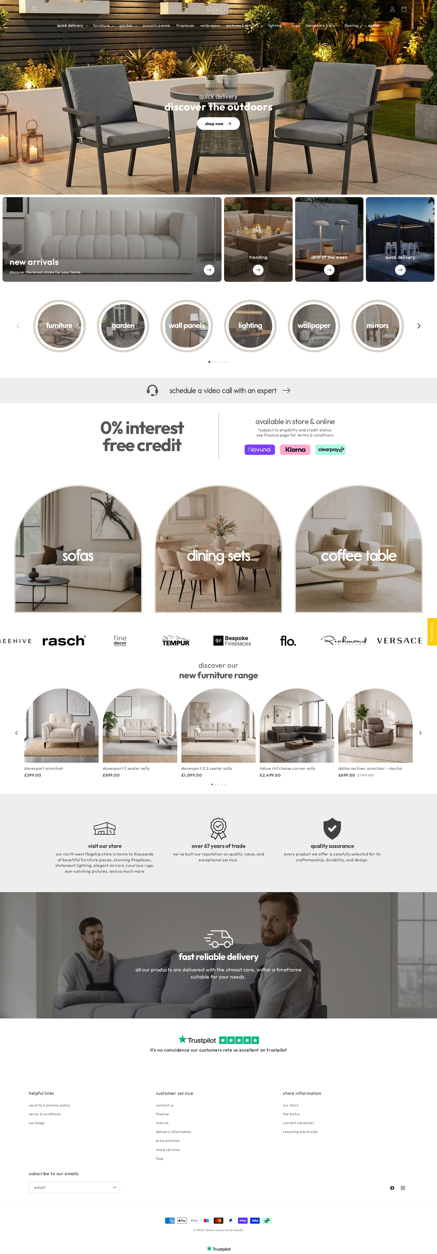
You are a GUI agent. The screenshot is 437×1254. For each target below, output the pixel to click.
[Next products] (420, 733)
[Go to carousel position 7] (227, 362)
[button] (34, 9)
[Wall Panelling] (187, 326)
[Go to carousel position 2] (212, 362)
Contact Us (165, 1105)
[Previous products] (16, 733)
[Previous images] (18, 326)
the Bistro (291, 1114)
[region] (218, 326)
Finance (162, 1114)
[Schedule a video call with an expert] (218, 390)
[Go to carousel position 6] (224, 362)
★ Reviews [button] (432, 631)
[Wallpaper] (314, 326)
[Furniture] (59, 326)
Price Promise (168, 1140)
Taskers (210, 1230)
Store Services (168, 1149)
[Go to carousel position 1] (209, 362)
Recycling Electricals (300, 1131)
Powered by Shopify (230, 1230)
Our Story (290, 1105)
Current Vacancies (298, 1123)
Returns (162, 1123)
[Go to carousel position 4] (218, 362)
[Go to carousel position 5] (221, 362)
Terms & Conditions (45, 1114)
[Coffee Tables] (359, 549)
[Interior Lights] (250, 326)
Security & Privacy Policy (49, 1105)
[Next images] (419, 326)
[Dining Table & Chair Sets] (219, 549)
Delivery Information (173, 1131)
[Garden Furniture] (123, 326)
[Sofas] (78, 549)
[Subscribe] (114, 1187)
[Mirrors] (377, 326)
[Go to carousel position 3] (215, 362)
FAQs (160, 1158)
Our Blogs (37, 1123)
